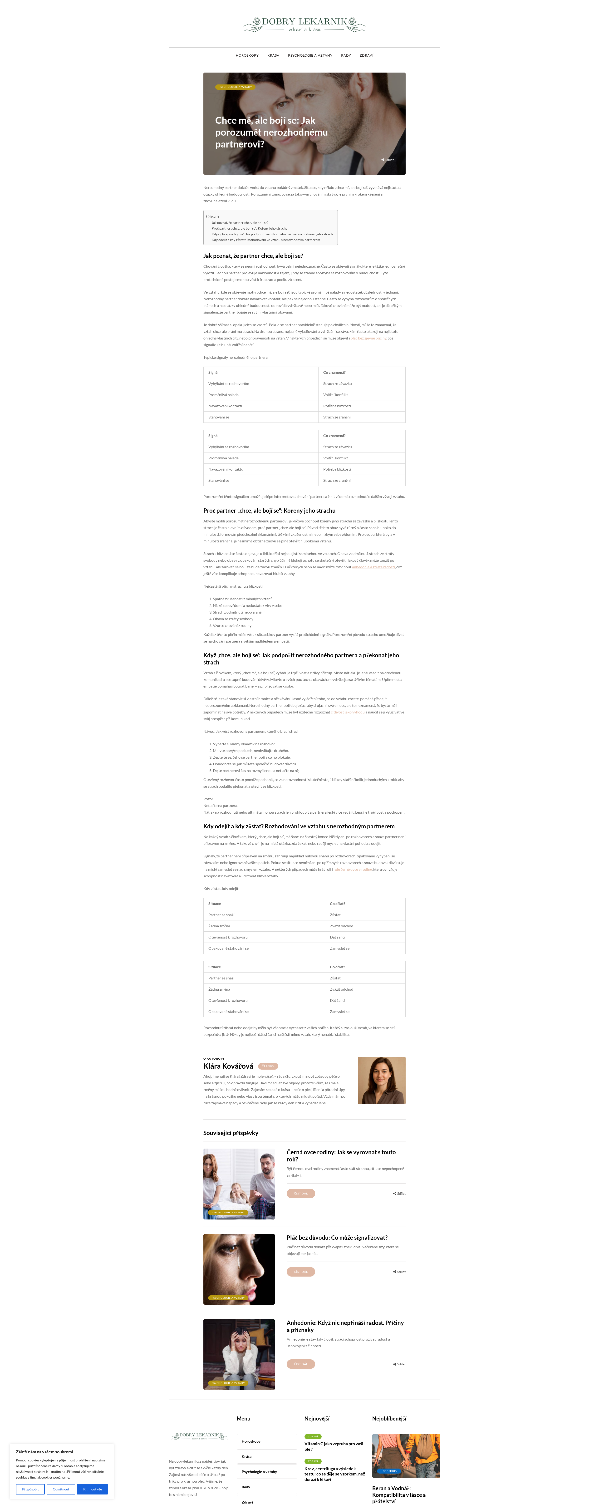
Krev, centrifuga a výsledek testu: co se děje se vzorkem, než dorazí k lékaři (334, 1474)
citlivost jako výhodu (348, 712)
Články (268, 1066)
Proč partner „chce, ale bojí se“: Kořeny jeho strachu (250, 228)
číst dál (301, 1193)
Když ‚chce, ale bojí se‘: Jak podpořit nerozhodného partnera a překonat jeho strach (272, 234)
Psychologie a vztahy (310, 55)
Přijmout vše (92, 1489)
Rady (346, 55)
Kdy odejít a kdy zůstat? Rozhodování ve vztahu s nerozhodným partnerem (266, 240)
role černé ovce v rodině (353, 869)
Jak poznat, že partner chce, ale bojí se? (240, 223)
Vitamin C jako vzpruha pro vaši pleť (333, 1446)
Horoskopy (247, 55)
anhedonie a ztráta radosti (373, 567)
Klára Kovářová (228, 1066)
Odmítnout (61, 1489)
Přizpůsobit (30, 1489)
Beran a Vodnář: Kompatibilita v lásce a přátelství (399, 1494)
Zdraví (366, 55)
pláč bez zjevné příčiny (368, 338)
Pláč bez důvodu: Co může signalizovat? (337, 1237)
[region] (62, 1471)
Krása (273, 55)
